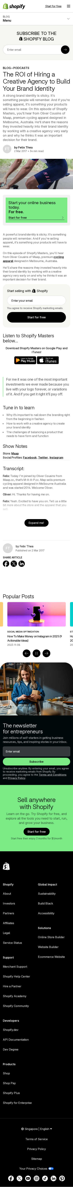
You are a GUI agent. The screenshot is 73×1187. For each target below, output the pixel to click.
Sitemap (36, 1159)
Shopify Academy (14, 996)
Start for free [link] (36, 317)
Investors (9, 903)
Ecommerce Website (51, 957)
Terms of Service (36, 1139)
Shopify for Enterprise (17, 1103)
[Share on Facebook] (6, 564)
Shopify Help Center (16, 976)
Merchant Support (15, 966)
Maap (15, 453)
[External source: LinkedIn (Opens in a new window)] (53, 1178)
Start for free (53, 6)
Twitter (43, 457)
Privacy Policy (16, 778)
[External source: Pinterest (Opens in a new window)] (62, 1178)
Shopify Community (16, 1006)
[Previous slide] (26, 653)
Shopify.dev (10, 1030)
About (7, 893)
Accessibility (46, 913)
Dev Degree (10, 1049)
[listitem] (36, 624)
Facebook (29, 457)
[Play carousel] (36, 653)
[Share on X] (14, 564)
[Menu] (68, 6)
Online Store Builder (51, 937)
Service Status (12, 942)
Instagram (56, 457)
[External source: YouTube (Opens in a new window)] (28, 1178)
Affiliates (8, 923)
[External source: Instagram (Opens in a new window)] (36, 1178)
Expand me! (37, 523)
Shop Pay (9, 1083)
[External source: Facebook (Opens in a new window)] (11, 1178)
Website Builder (48, 947)
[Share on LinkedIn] (21, 564)
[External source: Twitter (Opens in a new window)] (19, 1178)
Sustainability (47, 893)
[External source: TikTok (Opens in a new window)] (45, 1178)
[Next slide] (46, 653)
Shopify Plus (11, 1093)
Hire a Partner (12, 986)
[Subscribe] (65, 49)
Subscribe (36, 761)
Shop (6, 1073)
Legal (6, 933)
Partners (8, 913)
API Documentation (16, 1039)
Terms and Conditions (52, 774)
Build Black (45, 903)
